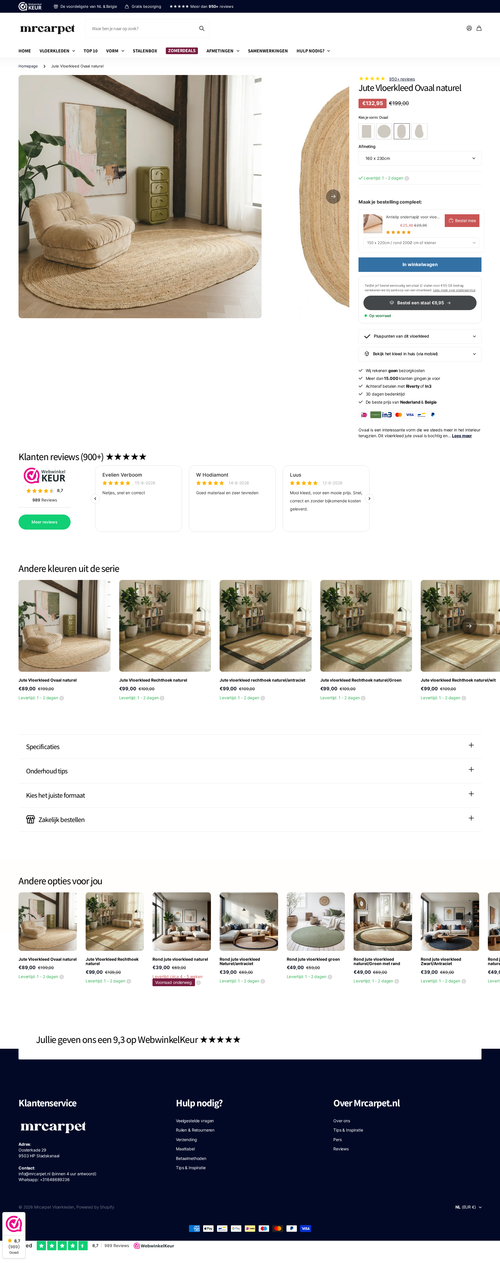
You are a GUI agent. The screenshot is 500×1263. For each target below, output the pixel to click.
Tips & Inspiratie (191, 1167)
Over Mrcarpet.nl (366, 1102)
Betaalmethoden (191, 1158)
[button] (333, 196)
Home (25, 51)
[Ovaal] (402, 131)
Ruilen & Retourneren (195, 1129)
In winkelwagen (420, 264)
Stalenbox (145, 51)
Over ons (341, 1120)
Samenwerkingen (268, 51)
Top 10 (91, 51)
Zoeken (202, 28)
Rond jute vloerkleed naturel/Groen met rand (377, 961)
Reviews (341, 1148)
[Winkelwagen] (479, 28)
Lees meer (462, 435)
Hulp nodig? (310, 51)
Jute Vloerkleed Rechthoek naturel (153, 680)
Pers (337, 1139)
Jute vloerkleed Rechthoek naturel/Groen (361, 680)
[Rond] (384, 131)
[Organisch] (419, 131)
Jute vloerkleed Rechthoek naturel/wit (458, 680)
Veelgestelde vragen (195, 1120)
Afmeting (367, 146)
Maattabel (185, 1148)
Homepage (28, 66)
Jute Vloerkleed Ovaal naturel (48, 680)
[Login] (469, 28)
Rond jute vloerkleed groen (313, 959)
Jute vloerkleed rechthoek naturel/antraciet (262, 680)
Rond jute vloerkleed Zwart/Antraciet (441, 961)
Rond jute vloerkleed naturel (180, 959)
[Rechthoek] (366, 131)
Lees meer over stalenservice (454, 290)
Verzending (186, 1139)
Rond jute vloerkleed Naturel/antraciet (240, 961)
